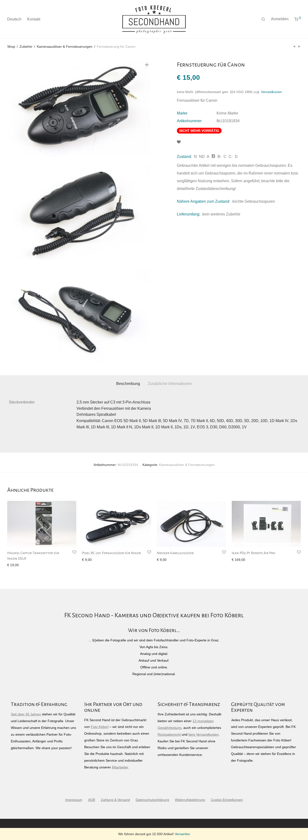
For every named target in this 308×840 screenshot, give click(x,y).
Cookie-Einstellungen (227, 800)
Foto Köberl (100, 727)
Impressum (73, 800)
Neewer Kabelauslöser (175, 553)
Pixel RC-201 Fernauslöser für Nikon (111, 553)
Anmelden (280, 19)
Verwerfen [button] (182, 834)
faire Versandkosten (203, 734)
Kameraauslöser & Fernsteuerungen (64, 46)
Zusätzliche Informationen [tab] (170, 384)
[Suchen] (263, 19)
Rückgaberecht (169, 734)
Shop (11, 46)
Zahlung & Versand (115, 800)
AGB (91, 800)
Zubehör (25, 46)
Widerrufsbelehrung (190, 800)
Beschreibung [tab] (128, 384)
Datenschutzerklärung (152, 800)
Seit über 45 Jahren (26, 714)
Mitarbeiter (120, 767)
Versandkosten (271, 92)
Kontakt (33, 19)
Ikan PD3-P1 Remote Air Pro (253, 553)
